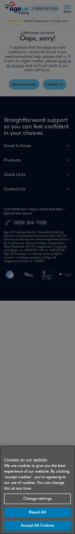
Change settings (37, 498)
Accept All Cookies (37, 525)
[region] (37, 490)
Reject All (37, 512)
